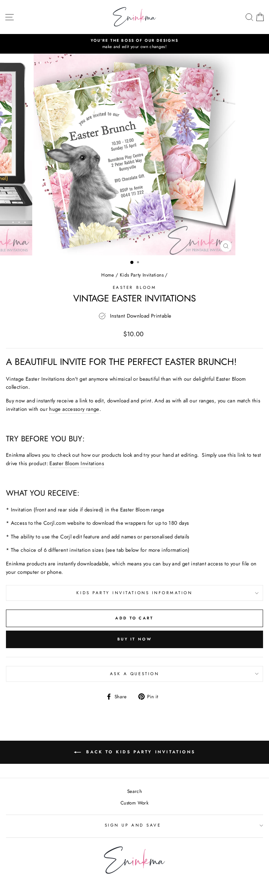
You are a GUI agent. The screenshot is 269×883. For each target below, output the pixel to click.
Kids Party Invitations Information (134, 593)
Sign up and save (133, 825)
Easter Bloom (134, 287)
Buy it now (134, 639)
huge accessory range (74, 409)
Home (107, 274)
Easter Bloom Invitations (76, 463)
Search (134, 791)
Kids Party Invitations (142, 274)
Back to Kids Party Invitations (139, 752)
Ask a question (134, 674)
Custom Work (134, 802)
